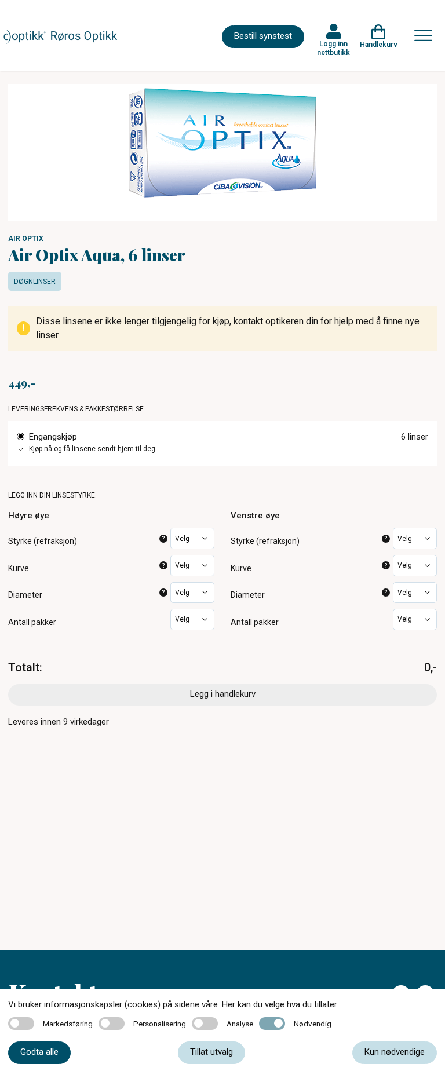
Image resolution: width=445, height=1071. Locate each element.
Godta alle (39, 1052)
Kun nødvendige (394, 1052)
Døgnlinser (35, 281)
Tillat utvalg (211, 1052)
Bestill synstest (263, 36)
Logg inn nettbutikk (333, 48)
